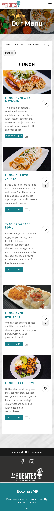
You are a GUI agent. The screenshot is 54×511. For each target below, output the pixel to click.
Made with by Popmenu (22, 452)
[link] (14, 136)
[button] (27, 107)
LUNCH (9, 53)
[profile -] (42, 4)
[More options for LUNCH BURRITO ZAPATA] (45, 180)
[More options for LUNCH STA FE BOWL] (45, 388)
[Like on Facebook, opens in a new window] (22, 462)
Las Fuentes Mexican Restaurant (27, 474)
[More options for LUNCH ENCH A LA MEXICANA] (45, 103)
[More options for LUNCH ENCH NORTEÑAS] (45, 318)
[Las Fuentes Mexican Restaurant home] (15, 4)
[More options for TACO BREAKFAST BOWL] (45, 229)
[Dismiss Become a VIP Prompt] (49, 487)
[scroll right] (49, 44)
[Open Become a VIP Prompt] (27, 508)
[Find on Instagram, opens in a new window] (31, 462)
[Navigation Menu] (50, 4)
